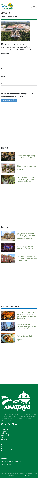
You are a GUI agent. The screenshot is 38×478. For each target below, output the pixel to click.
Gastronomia (5, 435)
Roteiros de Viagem (7, 449)
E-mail (4, 76)
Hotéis (3, 437)
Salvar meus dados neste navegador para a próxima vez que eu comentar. (18, 95)
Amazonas (4, 429)
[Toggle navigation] (34, 6)
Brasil (3, 445)
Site (2, 84)
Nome (4, 69)
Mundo (3, 447)
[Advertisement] (19, 204)
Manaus (3, 431)
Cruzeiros (4, 453)
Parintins (4, 433)
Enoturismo (5, 451)
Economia (4, 439)
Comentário (6, 53)
